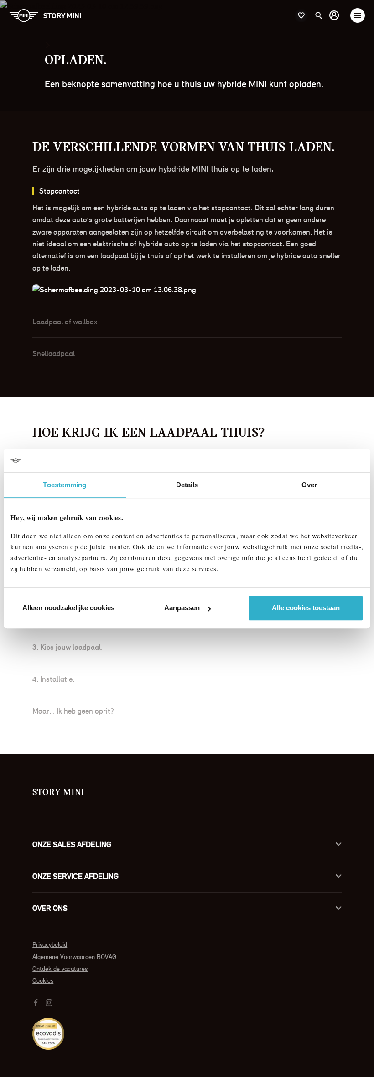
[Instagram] (50, 1002)
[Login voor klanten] (334, 15)
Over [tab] (309, 485)
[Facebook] (37, 1002)
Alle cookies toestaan (306, 608)
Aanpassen (182, 608)
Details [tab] (187, 485)
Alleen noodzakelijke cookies (68, 608)
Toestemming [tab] (64, 485)
